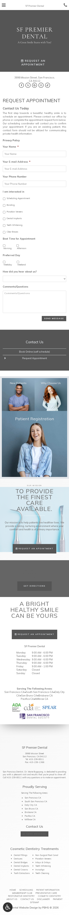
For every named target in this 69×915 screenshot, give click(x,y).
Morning (7, 248)
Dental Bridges (21, 862)
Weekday (7, 264)
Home (13, 890)
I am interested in (13, 191)
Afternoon (21, 248)
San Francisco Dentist (13, 771)
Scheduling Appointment (18, 198)
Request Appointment (34, 358)
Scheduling (26, 890)
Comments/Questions (15, 286)
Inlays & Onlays (42, 862)
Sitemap (34, 902)
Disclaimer (43, 899)
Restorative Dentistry (21, 896)
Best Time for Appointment (19, 238)
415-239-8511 (36, 759)
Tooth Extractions (22, 873)
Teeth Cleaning (42, 873)
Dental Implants (14, 218)
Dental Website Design (24, 907)
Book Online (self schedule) (34, 351)
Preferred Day (11, 255)
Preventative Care (46, 893)
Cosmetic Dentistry (49, 896)
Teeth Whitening (14, 225)
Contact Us (34, 342)
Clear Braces (12, 231)
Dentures (18, 858)
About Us (11, 899)
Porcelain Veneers (15, 211)
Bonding (11, 205)
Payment (58, 899)
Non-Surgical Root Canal (46, 855)
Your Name (11, 146)
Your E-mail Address (16, 161)
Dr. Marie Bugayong (33, 771)
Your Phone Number (15, 176)
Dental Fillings (20, 855)
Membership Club (22, 893)
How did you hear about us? (20, 271)
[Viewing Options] (8, 907)
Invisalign (40, 869)
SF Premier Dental (34, 646)
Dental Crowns (21, 869)
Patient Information (47, 890)
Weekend (21, 264)
